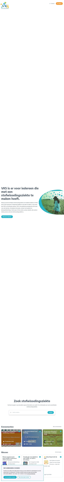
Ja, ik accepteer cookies (10, 477)
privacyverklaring (31, 473)
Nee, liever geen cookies (24, 477)
